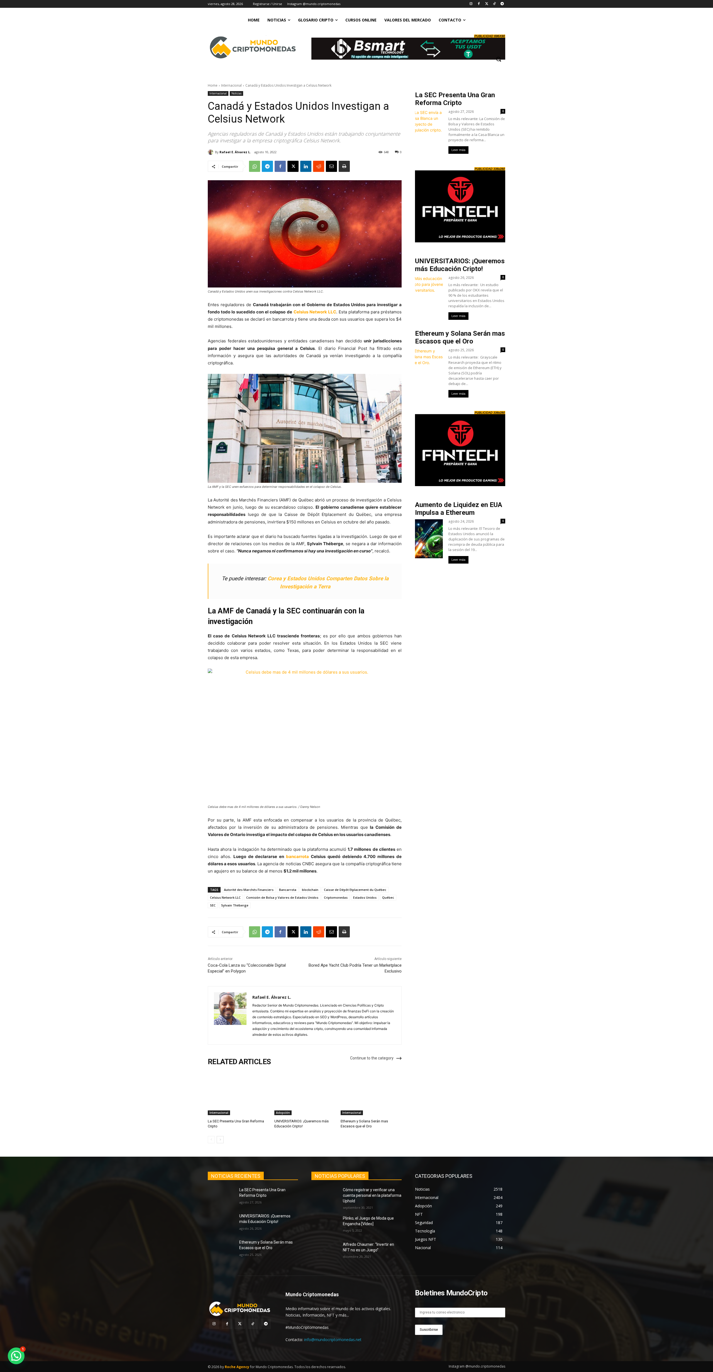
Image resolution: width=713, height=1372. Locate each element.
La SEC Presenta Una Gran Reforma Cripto (455, 99)
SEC (213, 905)
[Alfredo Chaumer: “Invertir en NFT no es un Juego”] (324, 1251)
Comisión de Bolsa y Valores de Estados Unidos (282, 897)
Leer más (458, 150)
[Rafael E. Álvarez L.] (211, 152)
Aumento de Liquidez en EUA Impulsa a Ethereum (458, 508)
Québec (388, 897)
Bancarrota (287, 890)
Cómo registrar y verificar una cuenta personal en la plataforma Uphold (372, 1195)
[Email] (331, 166)
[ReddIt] (318, 166)
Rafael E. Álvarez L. (235, 152)
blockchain (310, 890)
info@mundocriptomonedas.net (333, 1339)
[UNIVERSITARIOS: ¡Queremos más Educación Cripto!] (304, 1094)
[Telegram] (502, 4)
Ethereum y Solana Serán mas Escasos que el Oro (460, 337)
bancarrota (297, 856)
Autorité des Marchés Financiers (249, 890)
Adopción (283, 1113)
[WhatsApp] (254, 166)
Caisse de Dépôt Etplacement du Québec (355, 890)
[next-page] (220, 1139)
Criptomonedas (336, 897)
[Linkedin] (305, 166)
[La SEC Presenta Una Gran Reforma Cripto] (238, 1094)
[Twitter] (487, 4)
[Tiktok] (494, 4)
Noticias (236, 93)
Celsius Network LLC (315, 312)
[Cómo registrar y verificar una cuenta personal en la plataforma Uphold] (324, 1196)
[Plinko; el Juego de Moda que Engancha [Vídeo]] (324, 1225)
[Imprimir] (344, 166)
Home (213, 85)
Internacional (231, 85)
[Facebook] (479, 4)
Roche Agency (237, 1366)
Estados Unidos (365, 897)
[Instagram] (471, 4)
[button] (498, 59)
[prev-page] (211, 1139)
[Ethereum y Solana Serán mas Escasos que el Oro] (371, 1094)
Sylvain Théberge (234, 905)
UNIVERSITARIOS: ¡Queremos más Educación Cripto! (460, 265)
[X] (293, 166)
